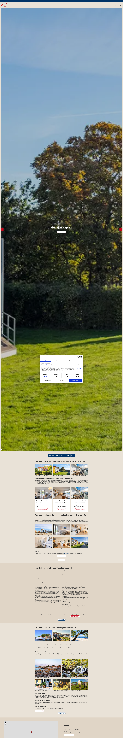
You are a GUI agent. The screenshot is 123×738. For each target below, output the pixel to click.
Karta (72, 455)
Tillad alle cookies (75, 380)
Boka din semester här (39, 710)
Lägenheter (51, 455)
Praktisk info (59, 455)
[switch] (56, 376)
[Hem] (6, 5)
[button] (6, 449)
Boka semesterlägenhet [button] (43, 509)
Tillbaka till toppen (61, 559)
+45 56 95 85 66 (109, 0)
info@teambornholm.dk (117, 0)
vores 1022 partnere (46, 364)
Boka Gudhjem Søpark (75, 616)
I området (67, 455)
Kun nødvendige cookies (48, 380)
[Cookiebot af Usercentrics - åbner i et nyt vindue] (78, 357)
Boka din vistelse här (61, 231)
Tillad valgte (61, 380)
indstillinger (79, 368)
